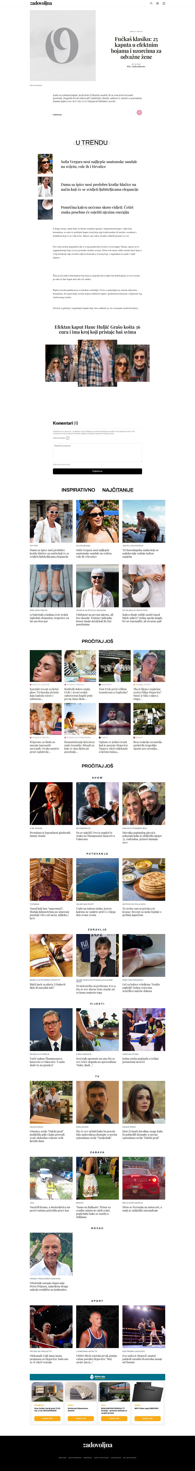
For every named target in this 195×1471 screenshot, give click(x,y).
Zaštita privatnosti (101, 1457)
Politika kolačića (129, 1457)
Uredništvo (87, 1457)
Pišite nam (62, 1457)
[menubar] (157, 3)
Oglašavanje (116, 1457)
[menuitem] (157, 3)
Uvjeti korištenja (75, 1457)
